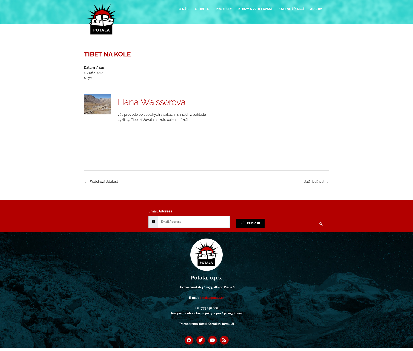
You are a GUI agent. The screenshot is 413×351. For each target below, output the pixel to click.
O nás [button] (183, 9)
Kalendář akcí (291, 9)
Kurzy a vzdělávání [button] (255, 9)
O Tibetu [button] (202, 9)
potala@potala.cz (212, 298)
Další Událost (316, 181)
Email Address (160, 211)
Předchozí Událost (101, 181)
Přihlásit (253, 223)
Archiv (316, 9)
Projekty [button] (224, 9)
